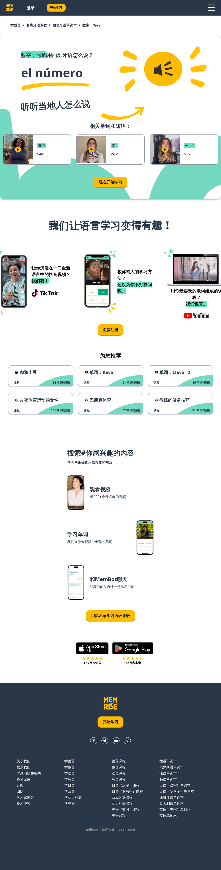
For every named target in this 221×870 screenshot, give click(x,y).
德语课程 (119, 761)
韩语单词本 (168, 779)
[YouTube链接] (116, 740)
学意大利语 (73, 797)
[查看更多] (211, 8)
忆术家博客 (25, 797)
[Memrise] (9, 8)
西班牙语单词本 (65, 25)
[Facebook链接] (93, 740)
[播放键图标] (18, 149)
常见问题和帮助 (29, 773)
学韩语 (69, 779)
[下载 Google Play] (132, 648)
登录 (31, 7)
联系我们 (23, 767)
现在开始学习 (110, 181)
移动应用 (23, 779)
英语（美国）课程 (125, 809)
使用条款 (92, 830)
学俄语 (69, 767)
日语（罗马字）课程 (127, 791)
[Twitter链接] (104, 740)
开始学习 (56, 7)
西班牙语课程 (36, 25)
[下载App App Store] (92, 648)
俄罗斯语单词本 (171, 767)
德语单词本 (168, 761)
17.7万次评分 (92, 663)
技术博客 (23, 803)
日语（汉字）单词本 (175, 785)
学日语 (69, 785)
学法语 (69, 773)
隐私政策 (108, 830)
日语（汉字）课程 (125, 785)
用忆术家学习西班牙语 (110, 615)
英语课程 (119, 815)
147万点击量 (132, 663)
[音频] (163, 69)
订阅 (20, 785)
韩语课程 (119, 779)
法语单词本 (168, 773)
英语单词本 (168, 815)
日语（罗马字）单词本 (176, 791)
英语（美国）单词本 (175, 809)
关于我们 (23, 761)
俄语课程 (119, 767)
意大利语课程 (122, 803)
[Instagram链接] (127, 740)
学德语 (69, 761)
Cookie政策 (127, 830)
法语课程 (119, 773)
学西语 (15, 25)
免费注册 (110, 329)
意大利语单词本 (171, 803)
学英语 (69, 803)
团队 (20, 791)
